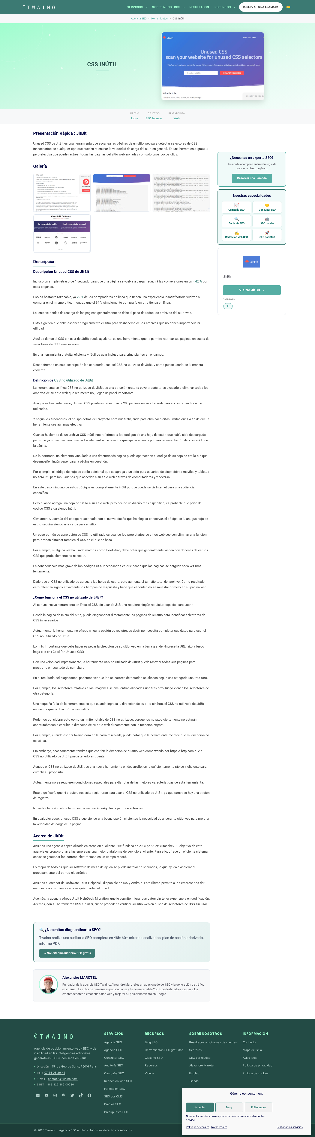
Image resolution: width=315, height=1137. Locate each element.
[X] (72, 1095)
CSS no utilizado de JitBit (73, 380)
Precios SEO (112, 1104)
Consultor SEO (267, 207)
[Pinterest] (64, 1095)
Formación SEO (114, 1088)
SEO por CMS (267, 234)
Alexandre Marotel (201, 1065)
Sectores (195, 1050)
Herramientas (159, 18)
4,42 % (197, 281)
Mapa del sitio (252, 1050)
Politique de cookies (197, 1127)
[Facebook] (89, 1095)
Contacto (249, 1042)
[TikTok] (81, 1095)
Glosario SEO (154, 1057)
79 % (80, 297)
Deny (229, 1107)
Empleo (194, 1073)
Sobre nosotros (166, 7)
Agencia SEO (139, 18)
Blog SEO (151, 1042)
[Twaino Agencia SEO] (53, 1036)
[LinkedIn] (38, 1095)
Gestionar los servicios (290, 1127)
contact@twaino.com (63, 1079)
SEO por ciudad (199, 1057)
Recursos (222, 7)
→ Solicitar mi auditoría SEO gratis (67, 953)
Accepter (199, 1107)
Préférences (258, 1107)
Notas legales (219, 1127)
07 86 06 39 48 (54, 1072)
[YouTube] (46, 1095)
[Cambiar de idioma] (288, 7)
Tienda (194, 1081)
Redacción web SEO (236, 234)
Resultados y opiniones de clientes (213, 1042)
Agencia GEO (113, 1050)
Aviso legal (250, 1057)
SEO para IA (267, 221)
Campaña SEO (236, 207)
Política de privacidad (257, 1065)
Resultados (199, 7)
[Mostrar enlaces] (146, 7)
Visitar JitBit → (252, 290)
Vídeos (149, 1073)
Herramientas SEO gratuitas (164, 1050)
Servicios (135, 7)
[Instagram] (55, 1095)
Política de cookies (255, 1073)
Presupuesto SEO (116, 1112)
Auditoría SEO (236, 221)
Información (255, 1034)
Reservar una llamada (261, 7)
